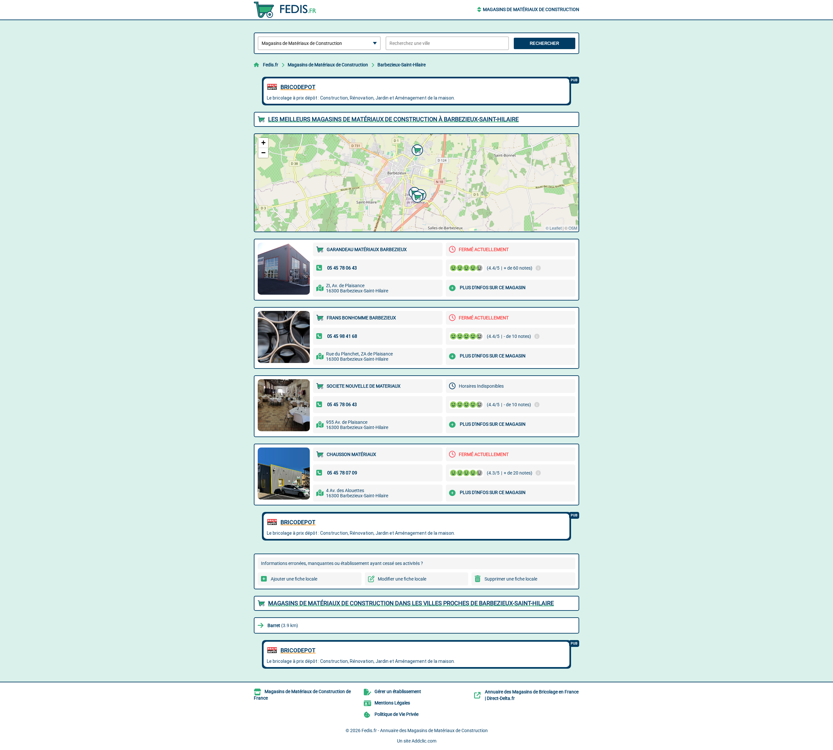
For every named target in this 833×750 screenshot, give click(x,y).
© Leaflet (554, 228)
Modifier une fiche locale (402, 579)
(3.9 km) (282, 625)
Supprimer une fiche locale (511, 579)
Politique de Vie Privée (396, 714)
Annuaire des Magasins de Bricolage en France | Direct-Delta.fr (532, 695)
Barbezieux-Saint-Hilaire (401, 64)
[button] (416, 196)
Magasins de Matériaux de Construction (531, 9)
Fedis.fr (270, 64)
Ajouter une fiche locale (294, 579)
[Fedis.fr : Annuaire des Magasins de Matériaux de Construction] (294, 10)
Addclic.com (424, 740)
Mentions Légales (392, 702)
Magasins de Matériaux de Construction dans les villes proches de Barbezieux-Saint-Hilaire (411, 603)
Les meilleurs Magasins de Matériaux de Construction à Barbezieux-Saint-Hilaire (393, 119)
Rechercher (544, 43)
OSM (572, 228)
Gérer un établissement (398, 691)
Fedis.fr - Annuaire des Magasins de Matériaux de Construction (425, 730)
